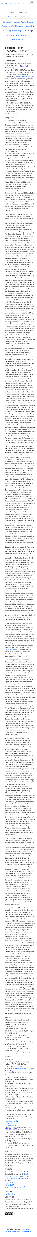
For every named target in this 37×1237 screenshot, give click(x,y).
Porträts (4, 26)
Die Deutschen (21, 1068)
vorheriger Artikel (23, 35)
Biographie (16, 22)
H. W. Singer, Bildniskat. (15, 1178)
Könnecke (8, 1185)
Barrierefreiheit (26, 1231)
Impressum (26, 1229)
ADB (6, 1059)
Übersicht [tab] (12, 12)
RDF (6, 31)
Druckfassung (16, 31)
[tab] (23, 13)
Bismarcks (29, 518)
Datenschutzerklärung (13, 1231)
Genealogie (7, 22)
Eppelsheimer (10, 1125)
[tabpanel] (18, 618)
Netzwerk (29, 26)
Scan (10, 35)
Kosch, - (10, 1121)
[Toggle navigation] (32, 3)
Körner (7, 1123)
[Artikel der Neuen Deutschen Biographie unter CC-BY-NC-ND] (10, 1213)
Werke (23, 22)
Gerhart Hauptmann (11, 649)
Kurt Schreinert (10, 1194)
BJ (17, 1116)
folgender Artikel (18, 39)
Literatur (30, 22)
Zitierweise (19, 26)
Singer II (8, 1183)
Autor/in (11, 26)
